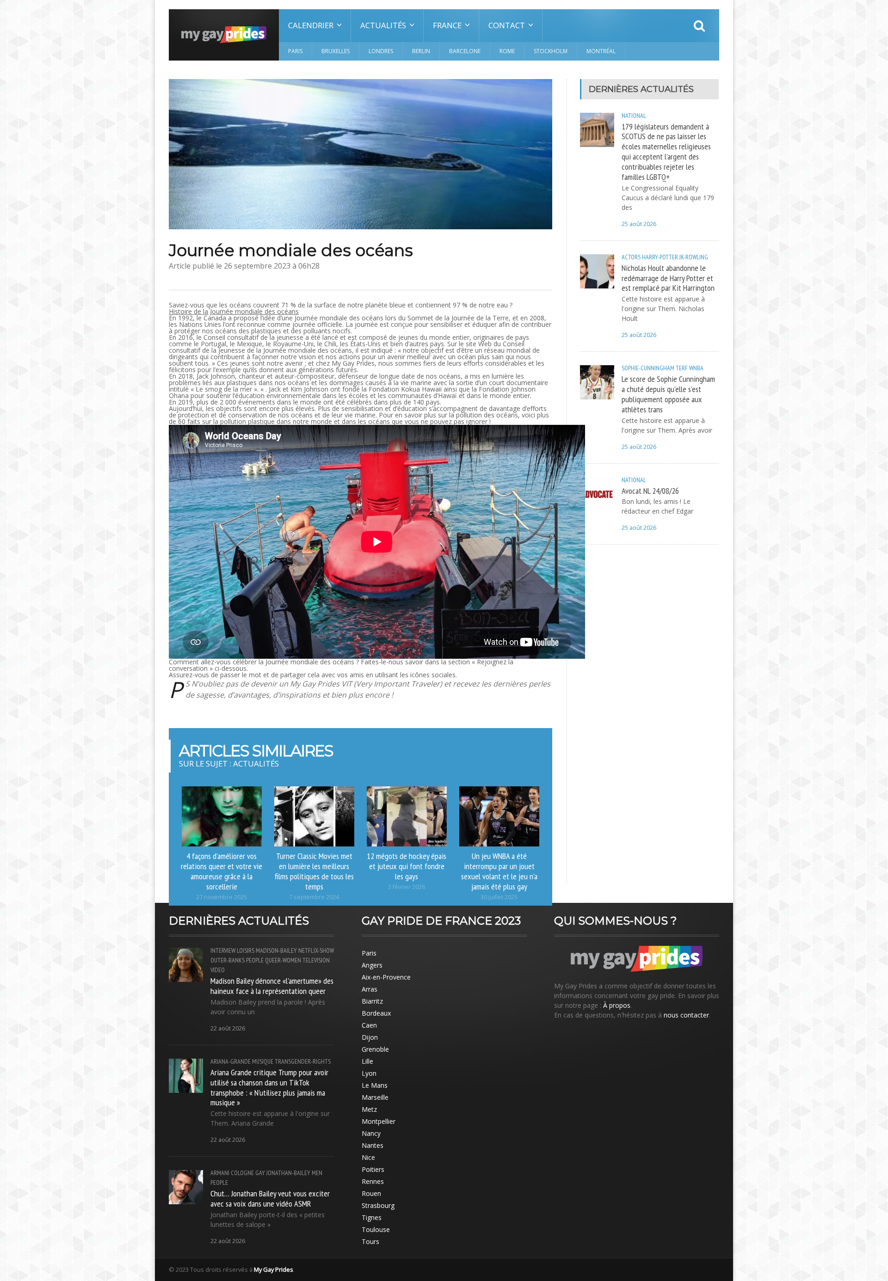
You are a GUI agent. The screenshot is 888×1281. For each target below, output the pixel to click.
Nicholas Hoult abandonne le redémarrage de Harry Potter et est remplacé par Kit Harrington (668, 278)
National (634, 115)
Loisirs (245, 950)
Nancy (371, 1133)
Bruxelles (335, 51)
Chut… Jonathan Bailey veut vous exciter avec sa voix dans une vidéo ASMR (270, 1198)
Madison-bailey (276, 950)
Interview (222, 950)
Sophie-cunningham (648, 368)
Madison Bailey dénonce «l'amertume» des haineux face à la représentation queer (271, 985)
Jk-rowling (693, 257)
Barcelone (465, 51)
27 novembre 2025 (221, 897)
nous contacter (686, 1015)
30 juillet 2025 (499, 897)
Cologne (242, 1173)
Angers (372, 965)
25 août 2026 (639, 224)
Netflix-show (316, 950)
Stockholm (550, 51)
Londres (381, 51)
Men (317, 1173)
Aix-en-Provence (386, 977)
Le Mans (375, 1085)
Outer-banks (227, 960)
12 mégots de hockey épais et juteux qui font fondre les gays (406, 866)
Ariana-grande (230, 1061)
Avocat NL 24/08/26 (650, 490)
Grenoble (375, 1049)
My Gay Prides (273, 1269)
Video (217, 970)
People (255, 960)
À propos (616, 1005)
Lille (367, 1061)
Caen (369, 1025)
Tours (370, 1241)
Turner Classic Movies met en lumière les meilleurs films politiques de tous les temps (314, 871)
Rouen (371, 1193)
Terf (682, 368)
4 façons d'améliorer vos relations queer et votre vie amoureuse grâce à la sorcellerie (221, 871)
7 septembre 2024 (314, 897)
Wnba (696, 368)
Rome (507, 51)
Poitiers (373, 1169)
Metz (369, 1109)
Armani (219, 1173)
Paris (295, 51)
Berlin (421, 51)
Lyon (369, 1073)
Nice (368, 1157)
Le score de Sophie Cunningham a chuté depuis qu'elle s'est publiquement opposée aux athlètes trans (668, 394)
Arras (369, 989)
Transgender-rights (303, 1061)
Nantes (372, 1145)
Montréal (601, 51)
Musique (262, 1061)
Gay (260, 1173)
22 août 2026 (227, 1028)
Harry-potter (660, 257)
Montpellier (378, 1121)
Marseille (375, 1097)
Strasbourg (378, 1205)
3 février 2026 (406, 887)
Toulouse (376, 1229)
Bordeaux (376, 1013)
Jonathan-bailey (288, 1173)
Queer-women (283, 960)
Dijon (370, 1037)
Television (316, 960)
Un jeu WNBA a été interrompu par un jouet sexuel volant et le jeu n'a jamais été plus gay (499, 871)
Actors (631, 257)
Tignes (372, 1217)
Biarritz (372, 1001)
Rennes (373, 1181)
